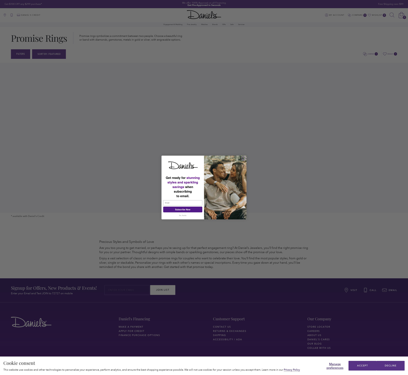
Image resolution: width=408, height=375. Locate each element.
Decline (391, 365)
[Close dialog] (244, 158)
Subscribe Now (182, 209)
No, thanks (182, 215)
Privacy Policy (292, 370)
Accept (362, 365)
